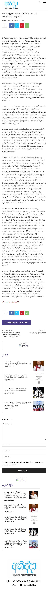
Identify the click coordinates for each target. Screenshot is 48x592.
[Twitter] (16, 25)
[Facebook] (11, 25)
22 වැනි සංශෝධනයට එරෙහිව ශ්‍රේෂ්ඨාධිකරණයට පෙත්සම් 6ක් (15, 376)
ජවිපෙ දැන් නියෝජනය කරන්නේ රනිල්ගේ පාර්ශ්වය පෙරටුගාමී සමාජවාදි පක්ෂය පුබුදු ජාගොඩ (11, 334)
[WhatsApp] (27, 25)
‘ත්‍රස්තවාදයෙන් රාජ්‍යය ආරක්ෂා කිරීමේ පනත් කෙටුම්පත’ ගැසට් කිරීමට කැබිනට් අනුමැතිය (18, 404)
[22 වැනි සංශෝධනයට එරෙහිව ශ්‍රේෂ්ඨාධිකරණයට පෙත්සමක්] (38, 392)
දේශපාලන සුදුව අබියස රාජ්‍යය (37, 333)
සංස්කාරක (7, 20)
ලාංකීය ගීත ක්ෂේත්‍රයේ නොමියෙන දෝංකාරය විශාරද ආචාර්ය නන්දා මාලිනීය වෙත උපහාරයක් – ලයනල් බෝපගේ (15, 494)
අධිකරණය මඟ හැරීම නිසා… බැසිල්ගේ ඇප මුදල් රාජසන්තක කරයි (17, 363)
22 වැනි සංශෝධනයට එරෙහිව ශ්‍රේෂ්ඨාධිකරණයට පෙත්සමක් (15, 390)
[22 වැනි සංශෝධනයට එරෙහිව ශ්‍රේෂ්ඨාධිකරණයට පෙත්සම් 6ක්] (38, 379)
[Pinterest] (22, 25)
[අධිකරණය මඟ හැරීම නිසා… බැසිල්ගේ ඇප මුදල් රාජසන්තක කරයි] (38, 366)
